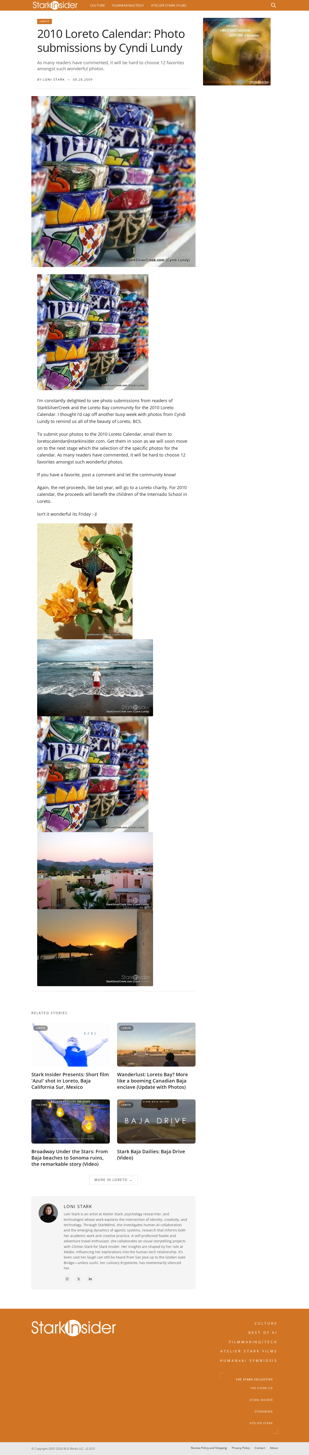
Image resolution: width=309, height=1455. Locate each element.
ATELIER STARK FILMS (249, 1351)
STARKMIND (264, 1411)
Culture (97, 5)
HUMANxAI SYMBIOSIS (249, 1360)
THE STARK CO (261, 1388)
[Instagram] (67, 1279)
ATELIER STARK (261, 1423)
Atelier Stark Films (168, 5)
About (274, 1448)
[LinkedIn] (90, 1279)
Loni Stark (54, 79)
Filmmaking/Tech (128, 5)
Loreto (44, 21)
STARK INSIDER (261, 1400)
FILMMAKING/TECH (253, 1342)
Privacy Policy (241, 1448)
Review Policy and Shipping (209, 1448)
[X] (78, 1279)
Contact (260, 1448)
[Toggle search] (273, 5)
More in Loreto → (113, 1179)
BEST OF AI (263, 1332)
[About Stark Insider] (237, 51)
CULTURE (266, 1323)
